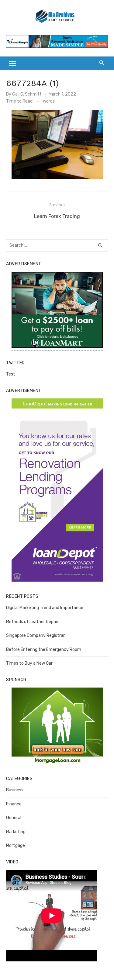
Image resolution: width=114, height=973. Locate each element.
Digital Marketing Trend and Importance (44, 607)
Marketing (16, 831)
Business (14, 790)
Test (10, 374)
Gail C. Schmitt (27, 94)
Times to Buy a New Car (29, 663)
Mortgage (15, 845)
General (13, 817)
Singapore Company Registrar (35, 635)
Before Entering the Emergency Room (43, 649)
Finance (14, 804)
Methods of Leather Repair (32, 621)
